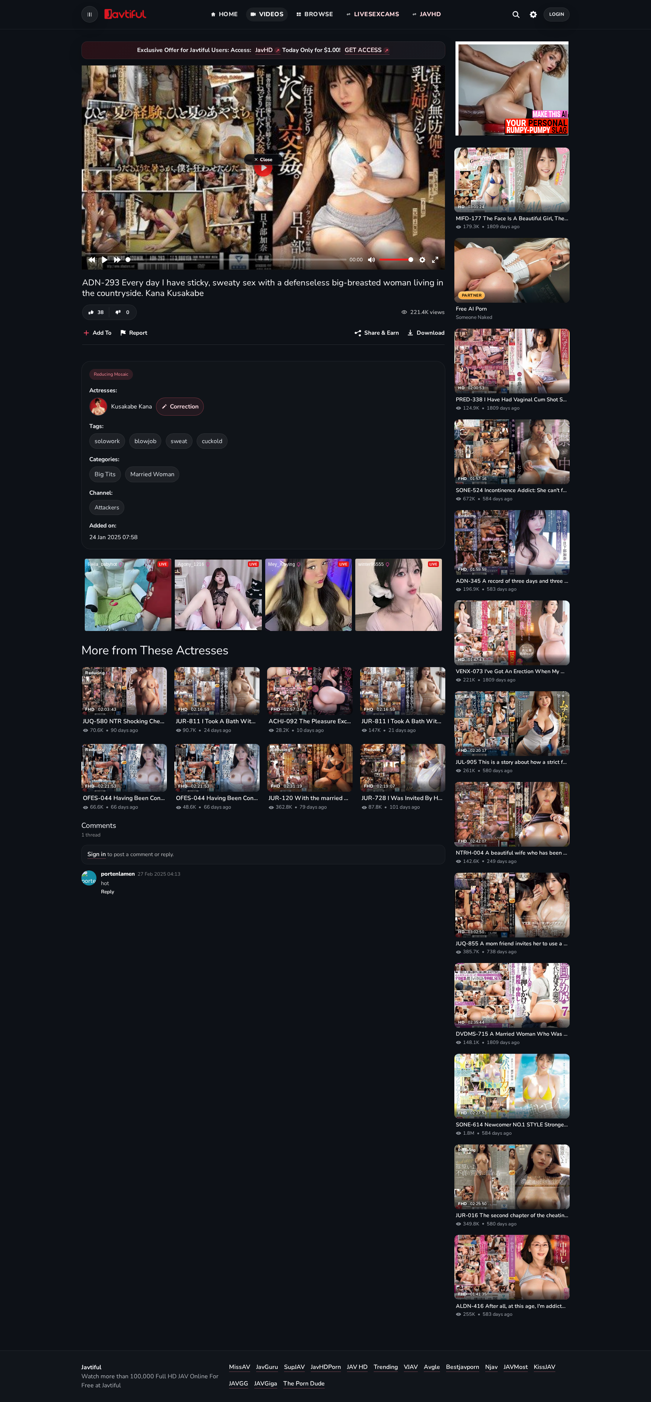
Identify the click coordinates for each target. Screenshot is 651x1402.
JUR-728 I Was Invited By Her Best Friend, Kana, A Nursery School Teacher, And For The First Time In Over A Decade (403, 798)
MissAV (239, 1367)
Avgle (432, 1367)
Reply (107, 892)
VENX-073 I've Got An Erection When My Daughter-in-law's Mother (512, 671)
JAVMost (516, 1367)
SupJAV (294, 1367)
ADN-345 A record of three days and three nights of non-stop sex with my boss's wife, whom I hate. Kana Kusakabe (512, 581)
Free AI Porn (471, 308)
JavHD (264, 50)
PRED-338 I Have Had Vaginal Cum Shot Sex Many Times (512, 399)
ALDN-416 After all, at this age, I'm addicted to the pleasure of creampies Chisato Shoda (512, 1306)
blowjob (145, 441)
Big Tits (105, 474)
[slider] (236, 259)
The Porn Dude (304, 1383)
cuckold (212, 441)
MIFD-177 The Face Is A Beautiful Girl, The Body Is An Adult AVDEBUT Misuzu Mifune (512, 218)
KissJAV (544, 1367)
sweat (179, 441)
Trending (386, 1367)
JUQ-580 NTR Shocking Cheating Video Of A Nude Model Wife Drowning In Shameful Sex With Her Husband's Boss (124, 721)
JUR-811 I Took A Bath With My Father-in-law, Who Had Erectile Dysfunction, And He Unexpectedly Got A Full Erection (217, 721)
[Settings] (533, 14)
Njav (491, 1367)
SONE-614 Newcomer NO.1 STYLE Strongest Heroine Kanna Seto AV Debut (512, 1124)
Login (556, 14)
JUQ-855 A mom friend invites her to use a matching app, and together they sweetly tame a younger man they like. (512, 943)
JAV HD (357, 1367)
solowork (107, 441)
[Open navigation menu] (89, 14)
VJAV (411, 1367)
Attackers (107, 507)
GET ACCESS (363, 50)
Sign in (96, 854)
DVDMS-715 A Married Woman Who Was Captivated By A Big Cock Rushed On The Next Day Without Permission (512, 1034)
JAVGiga (265, 1383)
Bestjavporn (462, 1367)
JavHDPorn (326, 1367)
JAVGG (238, 1383)
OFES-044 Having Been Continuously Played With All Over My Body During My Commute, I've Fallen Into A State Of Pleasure (124, 798)
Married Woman (152, 474)
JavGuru (267, 1367)
